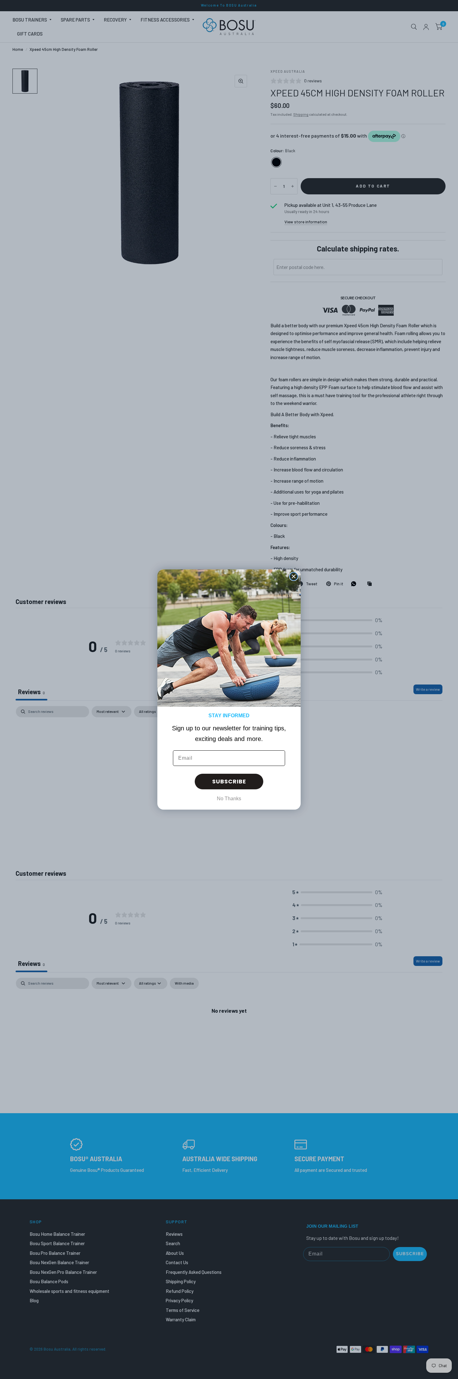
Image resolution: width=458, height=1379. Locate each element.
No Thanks (229, 798)
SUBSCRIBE (229, 781)
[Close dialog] (294, 576)
